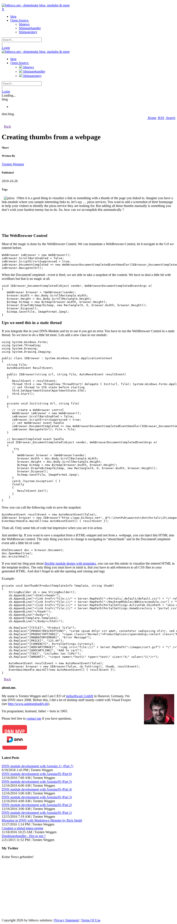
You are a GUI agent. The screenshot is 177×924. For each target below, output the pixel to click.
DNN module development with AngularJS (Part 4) (37, 789)
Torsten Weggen (13, 164)
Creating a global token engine (22, 828)
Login (6, 48)
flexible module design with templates (70, 563)
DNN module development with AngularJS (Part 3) (37, 797)
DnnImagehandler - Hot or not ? (24, 836)
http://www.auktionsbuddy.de (28, 704)
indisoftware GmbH (79, 696)
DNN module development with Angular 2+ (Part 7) (37, 766)
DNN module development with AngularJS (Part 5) (37, 781)
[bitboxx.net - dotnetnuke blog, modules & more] (36, 5)
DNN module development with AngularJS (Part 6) (37, 774)
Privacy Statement (66, 920)
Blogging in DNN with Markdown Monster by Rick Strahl (42, 820)
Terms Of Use (90, 920)
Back (7, 126)
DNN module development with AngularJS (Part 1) (37, 812)
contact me (34, 718)
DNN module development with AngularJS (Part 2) (37, 805)
